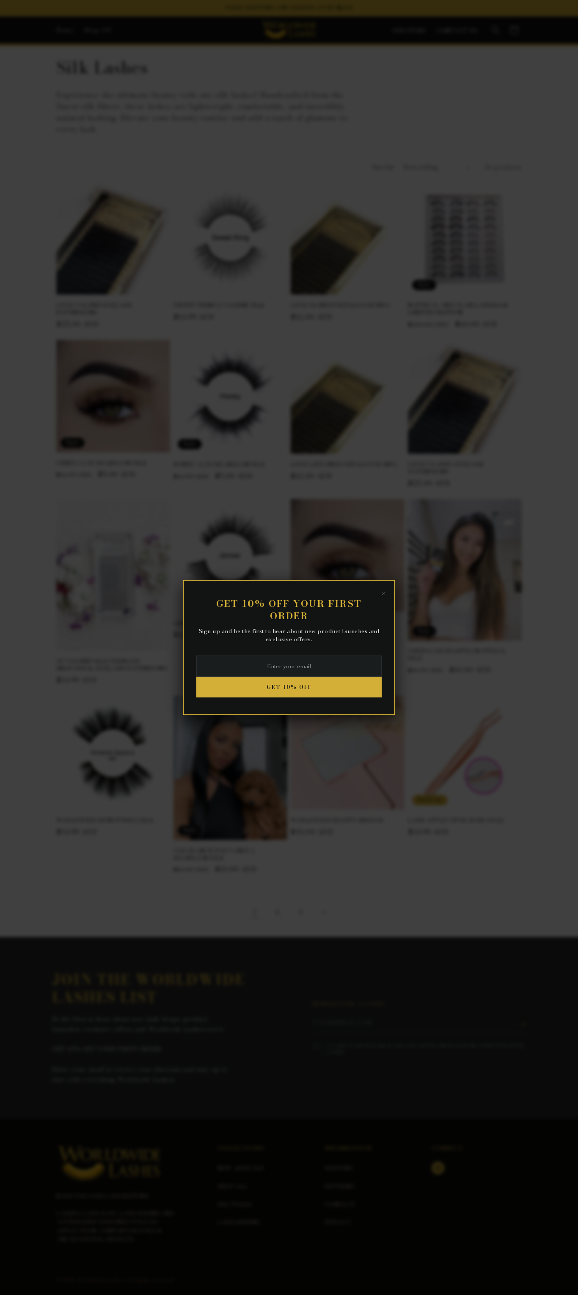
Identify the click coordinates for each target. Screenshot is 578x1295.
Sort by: (383, 167)
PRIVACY (338, 1222)
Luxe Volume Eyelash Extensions (94, 309)
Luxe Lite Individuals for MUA (344, 464)
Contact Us (457, 31)
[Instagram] (438, 1168)
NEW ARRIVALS (240, 1168)
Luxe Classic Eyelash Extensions (446, 468)
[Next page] (323, 912)
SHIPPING (339, 1168)
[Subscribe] (522, 1024)
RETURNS (339, 1186)
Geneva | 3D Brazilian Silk (101, 463)
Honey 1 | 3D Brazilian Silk (219, 464)
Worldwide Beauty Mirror (337, 820)
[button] (495, 30)
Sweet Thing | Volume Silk (219, 305)
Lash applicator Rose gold (456, 820)
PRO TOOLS (234, 1204)
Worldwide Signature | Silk (105, 820)
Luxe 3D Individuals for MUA (340, 305)
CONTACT (340, 1204)
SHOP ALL (232, 1186)
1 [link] (254, 912)
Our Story (409, 31)
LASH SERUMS (238, 1222)
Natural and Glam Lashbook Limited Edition (458, 309)
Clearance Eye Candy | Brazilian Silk (214, 854)
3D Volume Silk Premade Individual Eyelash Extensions (111, 665)
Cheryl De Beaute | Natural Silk (457, 655)
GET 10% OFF (289, 687)
